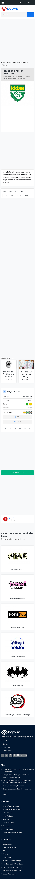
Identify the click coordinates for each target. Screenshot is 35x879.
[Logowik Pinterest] (14, 755)
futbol (19, 195)
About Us (5, 741)
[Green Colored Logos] (27, 404)
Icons (4, 850)
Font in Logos (7, 857)
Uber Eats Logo (7, 819)
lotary (12, 195)
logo (16, 191)
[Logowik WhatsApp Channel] (25, 755)
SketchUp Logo (8, 816)
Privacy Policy (7, 747)
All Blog (5, 794)
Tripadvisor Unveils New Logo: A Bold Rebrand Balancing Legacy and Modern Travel (17, 781)
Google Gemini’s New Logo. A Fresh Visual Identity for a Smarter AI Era (16, 776)
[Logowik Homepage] (9, 9)
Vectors (5, 854)
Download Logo (18, 473)
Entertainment (23, 62)
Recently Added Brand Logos (12, 860)
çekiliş (26, 195)
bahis (5, 195)
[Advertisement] (17, 41)
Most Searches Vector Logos (12, 870)
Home (3, 62)
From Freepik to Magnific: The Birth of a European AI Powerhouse (18, 770)
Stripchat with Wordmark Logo (12, 832)
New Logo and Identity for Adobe (13, 786)
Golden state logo (8, 829)
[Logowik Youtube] (18, 755)
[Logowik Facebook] (2, 755)
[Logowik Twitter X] (6, 755)
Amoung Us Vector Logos (11, 806)
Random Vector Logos (10, 874)
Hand (30, 408)
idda (22, 191)
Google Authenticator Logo (12, 809)
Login (19, 2)
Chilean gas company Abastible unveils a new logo (17, 790)
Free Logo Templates (9, 847)
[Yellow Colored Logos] (30, 404)
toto (10, 191)
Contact (5, 744)
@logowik (12, 518)
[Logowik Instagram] (10, 755)
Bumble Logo (7, 826)
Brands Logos (11, 62)
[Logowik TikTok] (22, 755)
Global (29, 400)
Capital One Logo (8, 822)
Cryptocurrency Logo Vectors (12, 867)
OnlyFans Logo (7, 813)
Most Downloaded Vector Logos (13, 864)
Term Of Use (7, 750)
